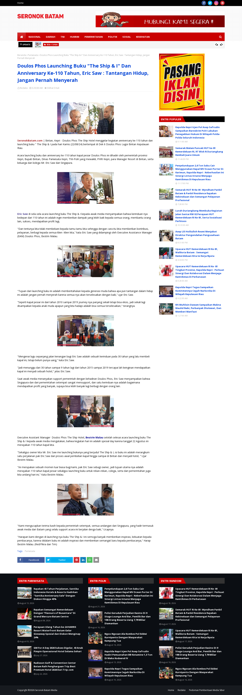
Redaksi (24, 87)
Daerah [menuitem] (50, 36)
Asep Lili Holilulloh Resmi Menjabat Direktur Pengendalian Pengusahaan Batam (197, 235)
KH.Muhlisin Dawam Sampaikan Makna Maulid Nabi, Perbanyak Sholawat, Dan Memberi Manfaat (198, 308)
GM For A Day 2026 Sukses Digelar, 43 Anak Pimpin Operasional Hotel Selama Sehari (58, 649)
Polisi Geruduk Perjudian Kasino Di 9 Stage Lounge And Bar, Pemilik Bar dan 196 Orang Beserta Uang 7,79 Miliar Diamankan (128, 618)
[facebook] (204, 3)
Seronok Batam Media (46, 690)
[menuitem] (21, 37)
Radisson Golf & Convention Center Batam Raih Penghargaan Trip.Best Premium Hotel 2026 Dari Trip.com (55, 666)
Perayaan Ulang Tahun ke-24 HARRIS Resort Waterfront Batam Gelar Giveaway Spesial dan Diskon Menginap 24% (57, 632)
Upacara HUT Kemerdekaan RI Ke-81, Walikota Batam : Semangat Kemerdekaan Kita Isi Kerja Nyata (196, 252)
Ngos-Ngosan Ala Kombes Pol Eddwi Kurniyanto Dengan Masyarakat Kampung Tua (126, 637)
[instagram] (216, 3)
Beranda (21, 55)
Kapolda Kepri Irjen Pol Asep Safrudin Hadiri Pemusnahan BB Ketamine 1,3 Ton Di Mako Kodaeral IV (128, 655)
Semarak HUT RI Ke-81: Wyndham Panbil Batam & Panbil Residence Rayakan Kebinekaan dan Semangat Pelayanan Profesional (198, 195)
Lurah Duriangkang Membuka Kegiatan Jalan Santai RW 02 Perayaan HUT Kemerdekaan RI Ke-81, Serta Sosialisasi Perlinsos (198, 216)
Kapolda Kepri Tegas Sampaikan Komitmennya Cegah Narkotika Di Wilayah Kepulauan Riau (195, 291)
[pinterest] (222, 3)
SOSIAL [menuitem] (126, 36)
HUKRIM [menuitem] (74, 36)
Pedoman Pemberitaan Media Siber (207, 690)
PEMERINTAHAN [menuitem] (94, 36)
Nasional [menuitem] (35, 36)
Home (20, 2)
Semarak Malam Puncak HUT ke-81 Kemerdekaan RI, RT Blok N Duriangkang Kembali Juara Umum (199, 151)
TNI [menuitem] (63, 36)
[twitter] (210, 3)
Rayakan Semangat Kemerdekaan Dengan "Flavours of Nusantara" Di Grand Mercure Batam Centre (54, 613)
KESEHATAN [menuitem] (143, 36)
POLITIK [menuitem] (112, 36)
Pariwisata (33, 55)
